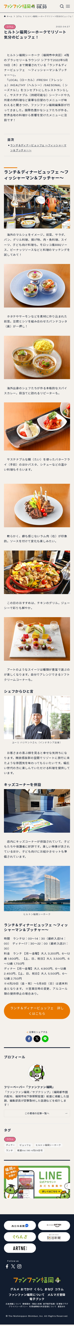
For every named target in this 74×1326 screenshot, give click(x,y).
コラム (9, 27)
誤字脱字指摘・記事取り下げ (55, 1304)
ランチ (9, 1150)
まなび (48, 1289)
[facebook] (7, 1266)
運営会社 (61, 1306)
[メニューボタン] (68, 6)
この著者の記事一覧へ (37, 1113)
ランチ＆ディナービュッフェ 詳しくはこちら (37, 1011)
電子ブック (37, 1299)
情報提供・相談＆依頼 (32, 1304)
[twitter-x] (13, 1266)
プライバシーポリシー (18, 1306)
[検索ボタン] (62, 6)
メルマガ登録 (56, 1295)
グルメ (14, 1289)
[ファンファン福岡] (19, 6)
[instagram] (19, 1266)
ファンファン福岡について (27, 1295)
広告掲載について (13, 1304)
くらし (38, 1289)
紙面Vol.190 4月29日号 (30, 1150)
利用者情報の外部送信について (42, 1306)
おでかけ (27, 1289)
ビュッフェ (25, 1145)
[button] (29, 1038)
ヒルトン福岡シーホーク (48, 1145)
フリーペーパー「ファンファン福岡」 (29, 1087)
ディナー (10, 1145)
